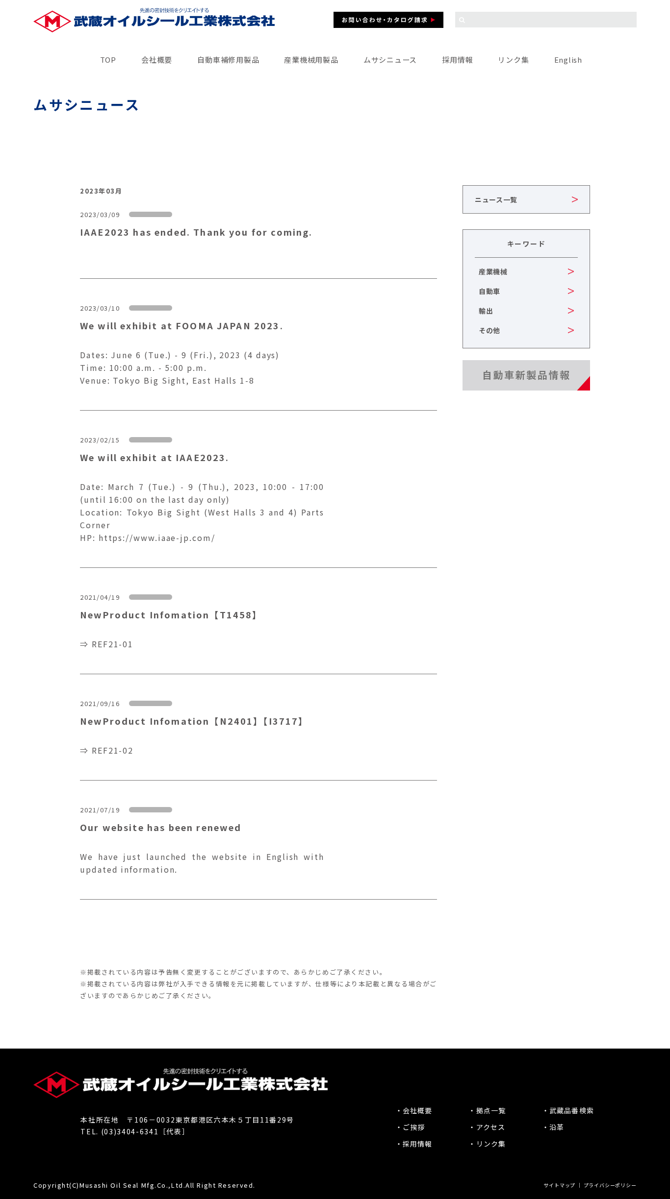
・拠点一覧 (487, 1110)
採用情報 (457, 59)
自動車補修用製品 (228, 59)
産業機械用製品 (311, 59)
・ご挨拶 (410, 1127)
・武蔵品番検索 (568, 1110)
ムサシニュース (390, 59)
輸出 (486, 311)
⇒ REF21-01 (106, 644)
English (568, 59)
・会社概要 (414, 1110)
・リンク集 (487, 1144)
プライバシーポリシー (610, 1185)
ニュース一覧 (496, 199)
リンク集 (513, 59)
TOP (108, 59)
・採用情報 (414, 1144)
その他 (489, 330)
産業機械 (493, 271)
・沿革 (553, 1127)
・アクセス (486, 1127)
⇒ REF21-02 (106, 750)
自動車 (489, 291)
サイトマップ (559, 1185)
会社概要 (156, 59)
